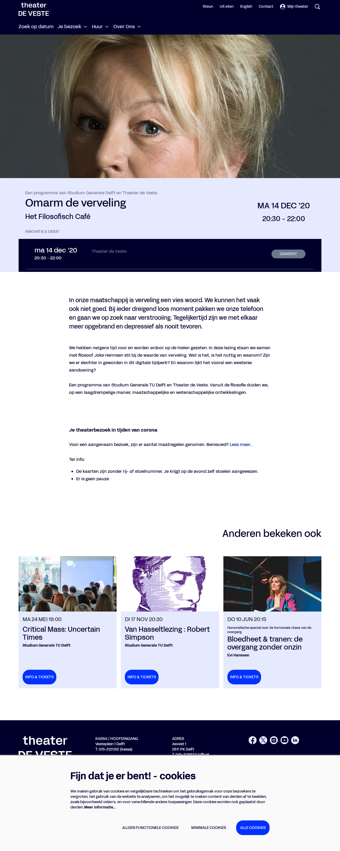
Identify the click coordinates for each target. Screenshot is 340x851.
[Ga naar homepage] (34, 9)
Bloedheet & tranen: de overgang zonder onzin (265, 643)
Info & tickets (39, 677)
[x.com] (263, 740)
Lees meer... (241, 444)
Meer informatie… (100, 807)
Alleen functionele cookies (150, 827)
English (246, 6)
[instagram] (274, 740)
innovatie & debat (42, 232)
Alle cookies (253, 827)
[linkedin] (295, 740)
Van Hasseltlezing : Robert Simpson (167, 634)
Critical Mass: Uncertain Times (61, 634)
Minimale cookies (208, 827)
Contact (266, 6)
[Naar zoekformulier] (317, 7)
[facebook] (253, 740)
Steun (208, 6)
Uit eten (226, 6)
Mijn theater (297, 6)
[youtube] (284, 740)
